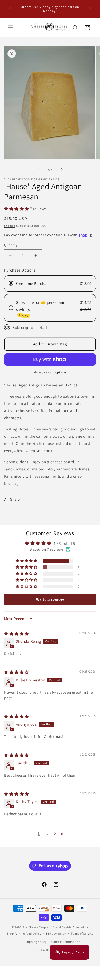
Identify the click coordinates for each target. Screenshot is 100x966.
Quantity (10, 245)
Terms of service (82, 933)
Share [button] (15, 499)
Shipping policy (36, 942)
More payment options (50, 372)
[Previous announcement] (10, 9)
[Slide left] (38, 169)
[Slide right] (62, 169)
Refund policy (31, 933)
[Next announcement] (90, 9)
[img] (16, 633)
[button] (11, 28)
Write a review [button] (50, 599)
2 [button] (47, 833)
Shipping (9, 225)
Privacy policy (56, 933)
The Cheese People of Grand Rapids (47, 927)
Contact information (65, 942)
